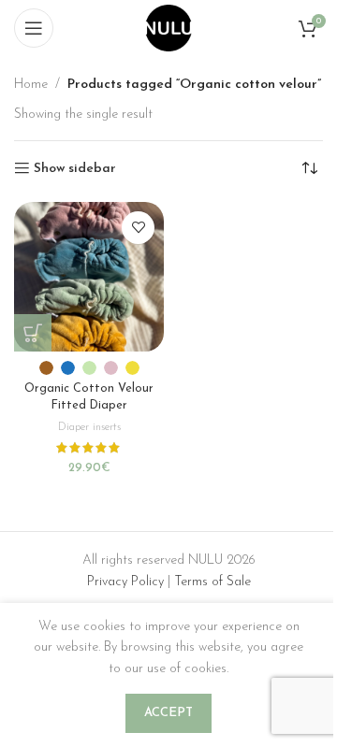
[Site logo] (168, 28)
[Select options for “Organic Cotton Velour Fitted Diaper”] (32, 333)
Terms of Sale (212, 582)
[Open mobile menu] (34, 28)
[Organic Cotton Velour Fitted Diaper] (89, 277)
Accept (168, 713)
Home (31, 85)
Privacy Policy (125, 582)
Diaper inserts (89, 427)
